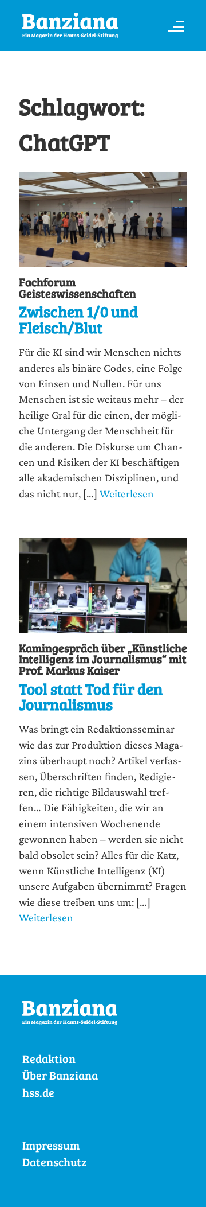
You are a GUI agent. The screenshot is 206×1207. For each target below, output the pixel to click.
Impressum (51, 1145)
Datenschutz (54, 1162)
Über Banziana (60, 1075)
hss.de (38, 1092)
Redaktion (49, 1058)
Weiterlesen (127, 493)
